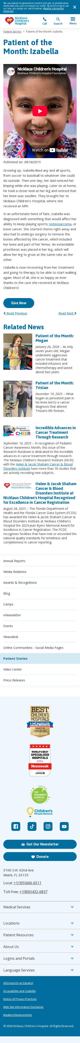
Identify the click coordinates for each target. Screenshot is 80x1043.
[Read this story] (17, 351)
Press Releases (14, 680)
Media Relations (14, 572)
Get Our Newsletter (42, 844)
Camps (8, 604)
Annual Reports (14, 561)
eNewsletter (12, 615)
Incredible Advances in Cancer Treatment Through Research (56, 432)
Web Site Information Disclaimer (23, 1007)
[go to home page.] (21, 21)
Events (8, 626)
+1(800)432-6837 (33, 891)
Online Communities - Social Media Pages (33, 648)
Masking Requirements (17, 1015)
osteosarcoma (60, 224)
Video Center (12, 669)
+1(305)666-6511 (27, 882)
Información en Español (18, 983)
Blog (6, 593)
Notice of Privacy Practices (19, 999)
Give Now (18, 303)
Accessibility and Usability (19, 991)
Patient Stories (12, 31)
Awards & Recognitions (20, 582)
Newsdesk (10, 637)
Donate (42, 857)
